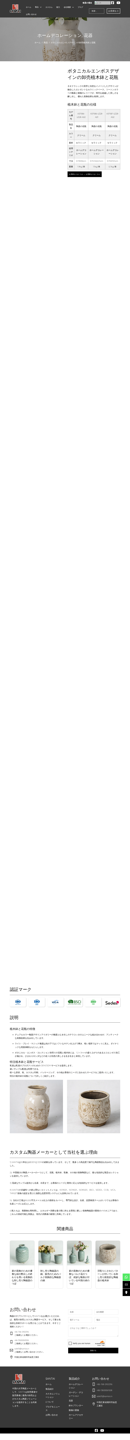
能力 (58, 7)
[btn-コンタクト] (126, 1284)
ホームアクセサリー (76, 1417)
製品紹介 (50, 1389)
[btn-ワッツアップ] (126, 1277)
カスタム (49, 7)
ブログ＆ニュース (53, 1408)
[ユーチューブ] (118, 3)
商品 (46, 42)
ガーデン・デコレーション (76, 1394)
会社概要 (67, 7)
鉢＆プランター (76, 1405)
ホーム (28, 7)
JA (99, 3)
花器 (88, 35)
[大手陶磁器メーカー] (15, 8)
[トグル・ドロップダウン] (41, 7)
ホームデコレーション (59, 35)
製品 (37, 7)
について (50, 1402)
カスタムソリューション (53, 1395)
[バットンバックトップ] (126, 1292)
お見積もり (113, 11)
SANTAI (50, 1378)
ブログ (80, 7)
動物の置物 (74, 1410)
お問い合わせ (31, 14)
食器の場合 (87, 3)
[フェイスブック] (112, 3)
